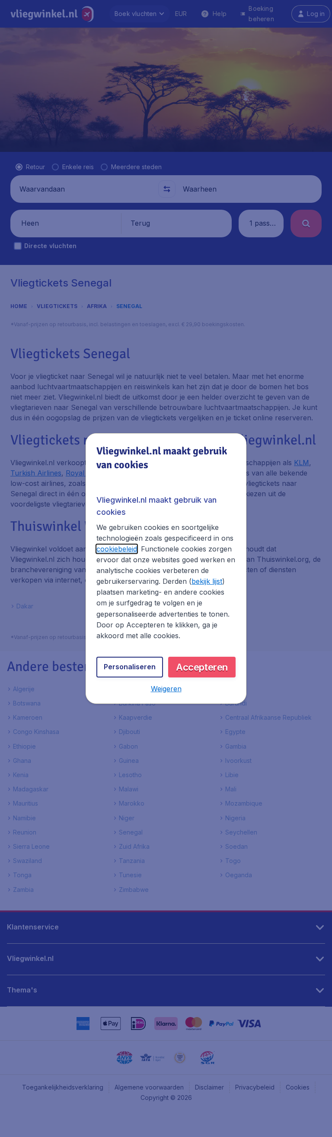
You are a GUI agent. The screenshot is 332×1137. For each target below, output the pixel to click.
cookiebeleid (116, 549)
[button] (166, 688)
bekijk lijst (207, 581)
